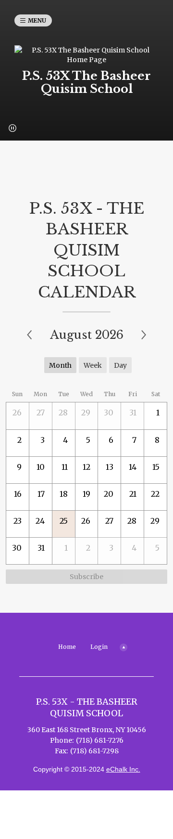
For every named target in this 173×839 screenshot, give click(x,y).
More (123, 646)
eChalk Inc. (123, 769)
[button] (12, 128)
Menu (37, 20)
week (93, 365)
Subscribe (86, 576)
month (60, 365)
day (120, 365)
